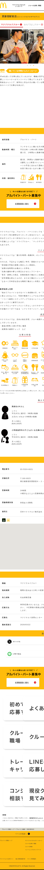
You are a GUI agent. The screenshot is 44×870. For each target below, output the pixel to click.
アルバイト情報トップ (6, 840)
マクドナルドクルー (10, 24)
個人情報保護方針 (20, 859)
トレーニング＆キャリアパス (33, 849)
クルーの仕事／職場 (34, 5)
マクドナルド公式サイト (7, 859)
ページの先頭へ (21, 834)
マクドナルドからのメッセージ (18, 5)
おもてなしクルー (32, 24)
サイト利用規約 (31, 859)
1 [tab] (27, 66)
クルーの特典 (28, 846)
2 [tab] (30, 66)
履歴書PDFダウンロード (36, 818)
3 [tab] (34, 66)
